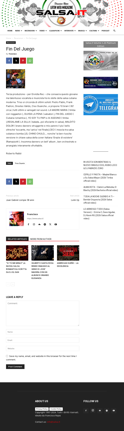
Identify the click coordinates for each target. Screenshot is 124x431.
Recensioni (30, 30)
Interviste (68, 30)
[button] (114, 30)
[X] (16, 61)
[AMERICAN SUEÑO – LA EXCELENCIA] (68, 253)
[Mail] (99, 410)
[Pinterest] (23, 61)
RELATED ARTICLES (17, 239)
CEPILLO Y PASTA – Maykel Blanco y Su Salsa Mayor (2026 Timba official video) (100, 177)
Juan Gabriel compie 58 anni (20, 200)
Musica (81, 30)
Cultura (93, 30)
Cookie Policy (56, 409)
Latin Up (75, 200)
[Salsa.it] (62, 13)
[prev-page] (8, 284)
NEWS (17, 30)
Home (9, 30)
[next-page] (13, 284)
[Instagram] (35, 224)
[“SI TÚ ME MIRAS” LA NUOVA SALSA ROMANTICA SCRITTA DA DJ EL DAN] (17, 253)
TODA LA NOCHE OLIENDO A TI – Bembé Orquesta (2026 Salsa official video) (98, 199)
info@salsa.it (53, 421)
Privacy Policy (41, 409)
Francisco (13, 54)
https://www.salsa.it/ (35, 218)
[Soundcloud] (40, 224)
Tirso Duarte (20, 163)
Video (42, 30)
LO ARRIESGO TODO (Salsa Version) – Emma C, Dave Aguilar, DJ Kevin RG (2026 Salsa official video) (99, 214)
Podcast (105, 30)
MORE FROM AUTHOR (40, 239)
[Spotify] (45, 224)
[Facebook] (9, 61)
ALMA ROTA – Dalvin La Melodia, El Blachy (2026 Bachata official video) (100, 188)
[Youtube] (56, 224)
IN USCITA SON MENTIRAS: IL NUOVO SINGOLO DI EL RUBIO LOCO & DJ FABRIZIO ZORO (100, 165)
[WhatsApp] (30, 61)
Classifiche (54, 30)
